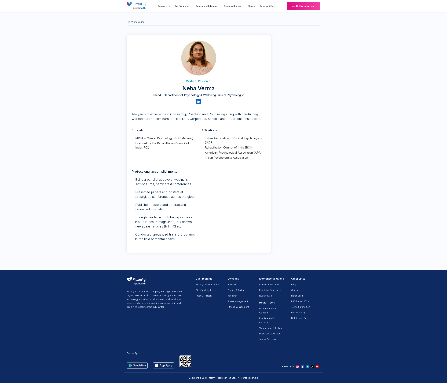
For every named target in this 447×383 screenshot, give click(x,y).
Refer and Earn (267, 6)
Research (232, 295)
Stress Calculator (267, 339)
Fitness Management (238, 307)
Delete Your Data (299, 318)
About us (232, 284)
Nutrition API (265, 295)
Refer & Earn (297, 295)
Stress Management (238, 301)
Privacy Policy (298, 312)
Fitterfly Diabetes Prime (207, 284)
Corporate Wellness (269, 284)
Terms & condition (300, 307)
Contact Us (296, 290)
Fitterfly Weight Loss (206, 290)
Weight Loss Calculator (271, 328)
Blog (250, 6)
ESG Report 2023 (300, 301)
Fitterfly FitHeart (204, 295)
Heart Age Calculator (269, 333)
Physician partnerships (270, 290)
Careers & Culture (236, 290)
